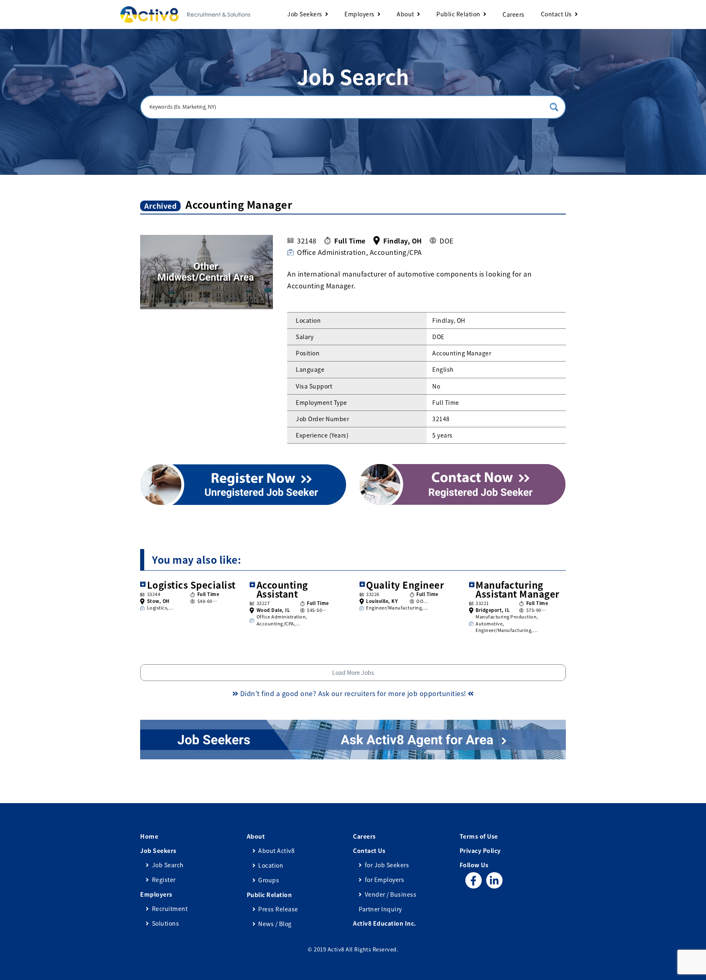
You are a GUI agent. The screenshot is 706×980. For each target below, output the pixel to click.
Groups (268, 880)
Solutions (165, 923)
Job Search (168, 865)
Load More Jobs (353, 672)
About (405, 14)
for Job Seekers (387, 865)
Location (270, 865)
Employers (359, 14)
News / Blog (275, 924)
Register (164, 879)
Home (149, 836)
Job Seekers (304, 14)
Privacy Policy (480, 850)
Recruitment (170, 908)
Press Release (278, 909)
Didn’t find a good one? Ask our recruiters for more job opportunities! (353, 693)
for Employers (384, 879)
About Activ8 (276, 850)
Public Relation (458, 14)
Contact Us (556, 14)
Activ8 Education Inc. (384, 923)
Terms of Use (479, 836)
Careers (514, 14)
